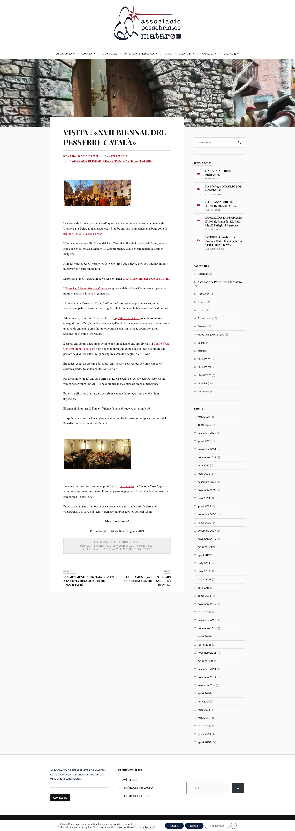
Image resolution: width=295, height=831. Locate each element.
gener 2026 (204, 424)
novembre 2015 (207, 652)
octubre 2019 (206, 546)
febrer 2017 (205, 611)
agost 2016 (204, 636)
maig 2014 (204, 709)
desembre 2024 (207, 449)
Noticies (131, 160)
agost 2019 (204, 555)
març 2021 (204, 498)
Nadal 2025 (204, 375)
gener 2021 (204, 506)
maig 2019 (204, 563)
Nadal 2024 (204, 366)
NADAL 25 (230, 53)
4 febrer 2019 (118, 156)
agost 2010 (204, 742)
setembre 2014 (206, 685)
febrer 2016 (205, 644)
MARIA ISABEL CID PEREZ (83, 156)
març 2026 (204, 416)
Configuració (217, 825)
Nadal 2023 (204, 358)
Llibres (202, 342)
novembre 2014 (207, 677)
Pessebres (145, 160)
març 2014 (204, 717)
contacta (60, 797)
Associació (127, 486)
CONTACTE (110, 53)
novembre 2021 (207, 489)
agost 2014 (204, 693)
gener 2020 (204, 522)
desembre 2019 (207, 530)
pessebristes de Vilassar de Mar (82, 233)
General (202, 326)
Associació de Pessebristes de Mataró (98, 160)
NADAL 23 (185, 53)
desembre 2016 (207, 620)
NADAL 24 (208, 53)
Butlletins (203, 293)
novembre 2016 (207, 628)
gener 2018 (204, 595)
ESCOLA (87, 53)
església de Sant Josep (127, 318)
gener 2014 (204, 733)
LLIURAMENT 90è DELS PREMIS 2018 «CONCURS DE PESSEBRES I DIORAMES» (147, 580)
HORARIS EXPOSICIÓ (211, 334)
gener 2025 (204, 441)
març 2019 (204, 571)
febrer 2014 (205, 725)
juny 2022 (203, 465)
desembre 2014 (207, 669)
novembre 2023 (207, 457)
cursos (201, 310)
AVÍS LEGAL (129, 779)
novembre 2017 (207, 603)
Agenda (202, 273)
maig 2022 (204, 473)
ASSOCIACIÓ (64, 53)
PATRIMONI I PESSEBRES (139, 53)
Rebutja (194, 825)
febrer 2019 (205, 579)
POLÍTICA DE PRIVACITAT (138, 787)
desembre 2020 (207, 514)
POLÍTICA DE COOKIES (136, 796)
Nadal (201, 350)
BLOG (168, 53)
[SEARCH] (240, 142)
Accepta (174, 825)
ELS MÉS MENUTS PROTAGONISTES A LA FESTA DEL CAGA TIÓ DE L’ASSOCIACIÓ (88, 580)
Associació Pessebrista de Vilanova (87, 288)
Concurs (203, 302)
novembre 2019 (207, 538)
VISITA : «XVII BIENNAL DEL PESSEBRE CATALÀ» (114, 137)
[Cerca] (238, 788)
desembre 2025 (207, 432)
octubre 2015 (206, 660)
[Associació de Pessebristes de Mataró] (147, 37)
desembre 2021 (207, 481)
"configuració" (147, 827)
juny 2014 (203, 701)
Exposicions (205, 318)
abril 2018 (204, 587)
